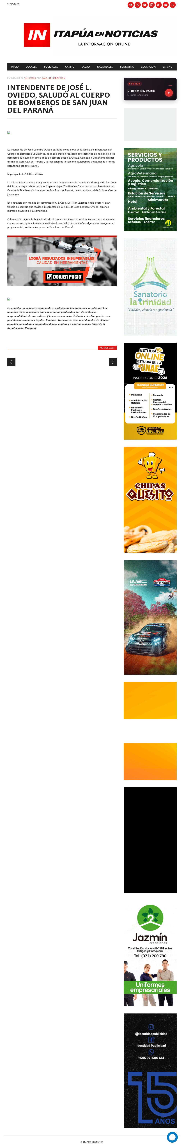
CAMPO (69, 66)
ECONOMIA (127, 66)
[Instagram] (152, 5)
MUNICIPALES (107, 347)
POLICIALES (51, 66)
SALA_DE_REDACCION (53, 78)
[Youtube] (145, 5)
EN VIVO (167, 66)
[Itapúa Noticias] (92, 55)
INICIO (15, 66)
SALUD (86, 66)
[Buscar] (173, 5)
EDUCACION (148, 66)
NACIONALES (105, 66)
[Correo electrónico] (166, 5)
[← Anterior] (11, 362)
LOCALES (31, 66)
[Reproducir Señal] (169, 93)
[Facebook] (131, 5)
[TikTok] (159, 5)
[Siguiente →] (113, 362)
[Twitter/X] (138, 5)
